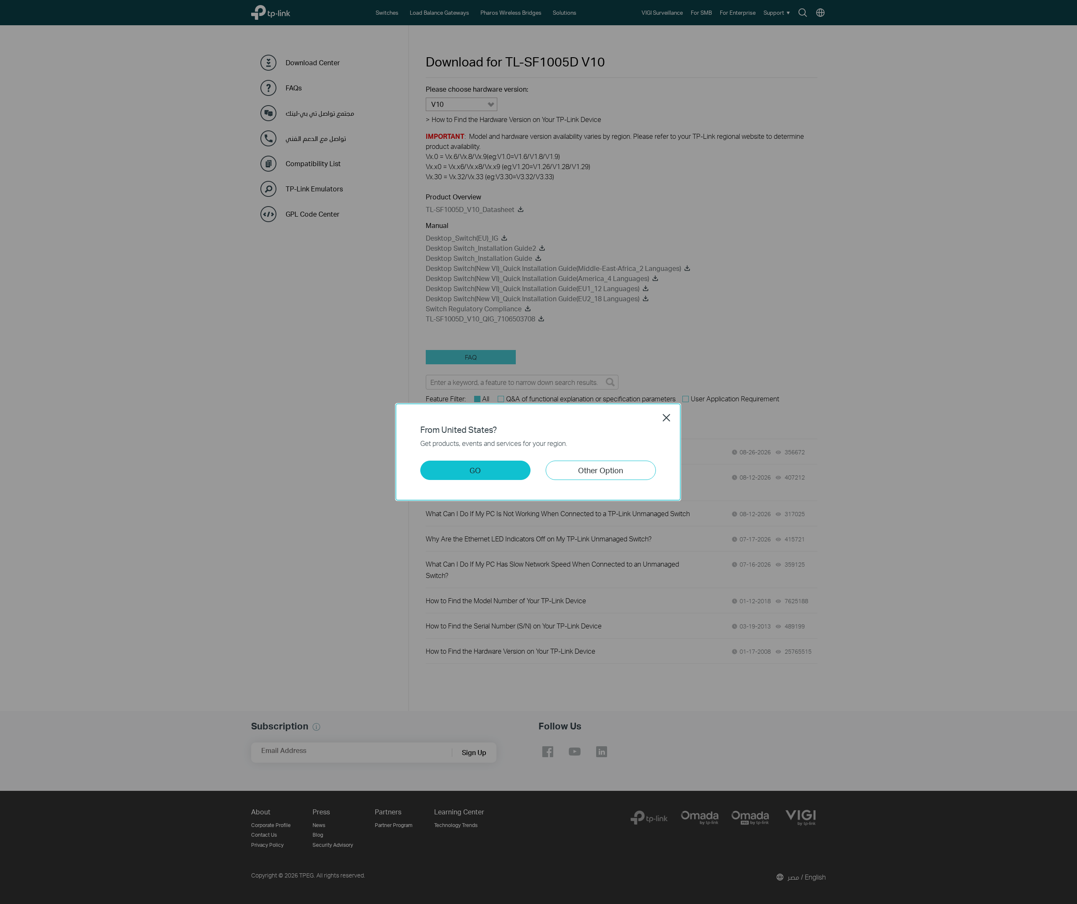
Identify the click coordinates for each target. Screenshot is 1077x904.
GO (475, 470)
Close (666, 417)
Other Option (600, 470)
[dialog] (538, 452)
